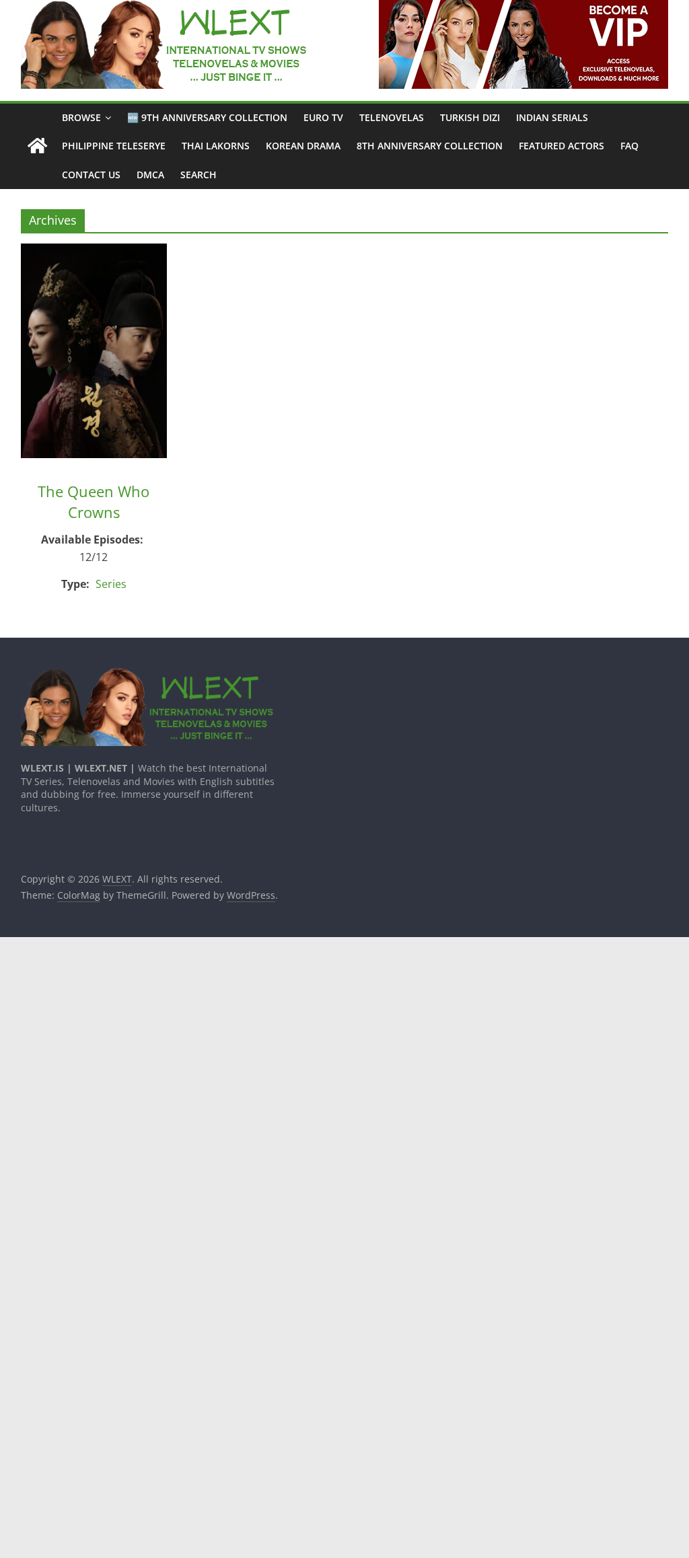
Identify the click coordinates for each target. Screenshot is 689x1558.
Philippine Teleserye (114, 145)
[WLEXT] (37, 146)
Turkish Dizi (470, 117)
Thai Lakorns (216, 145)
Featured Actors (561, 145)
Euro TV (323, 117)
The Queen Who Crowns (93, 501)
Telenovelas (391, 117)
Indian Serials (552, 117)
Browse (81, 117)
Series (111, 584)
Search (198, 174)
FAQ (629, 145)
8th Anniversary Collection (430, 145)
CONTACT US (91, 174)
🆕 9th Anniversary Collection (207, 117)
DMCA (150, 174)
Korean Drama (303, 145)
